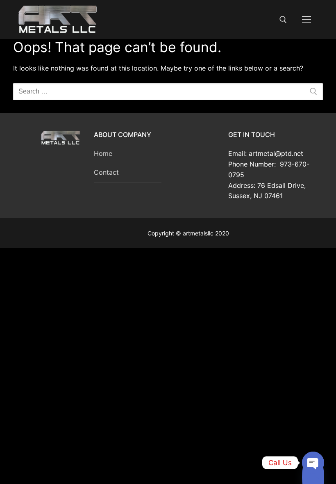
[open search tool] (283, 19)
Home (103, 153)
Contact (106, 172)
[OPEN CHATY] (313, 463)
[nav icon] (306, 19)
